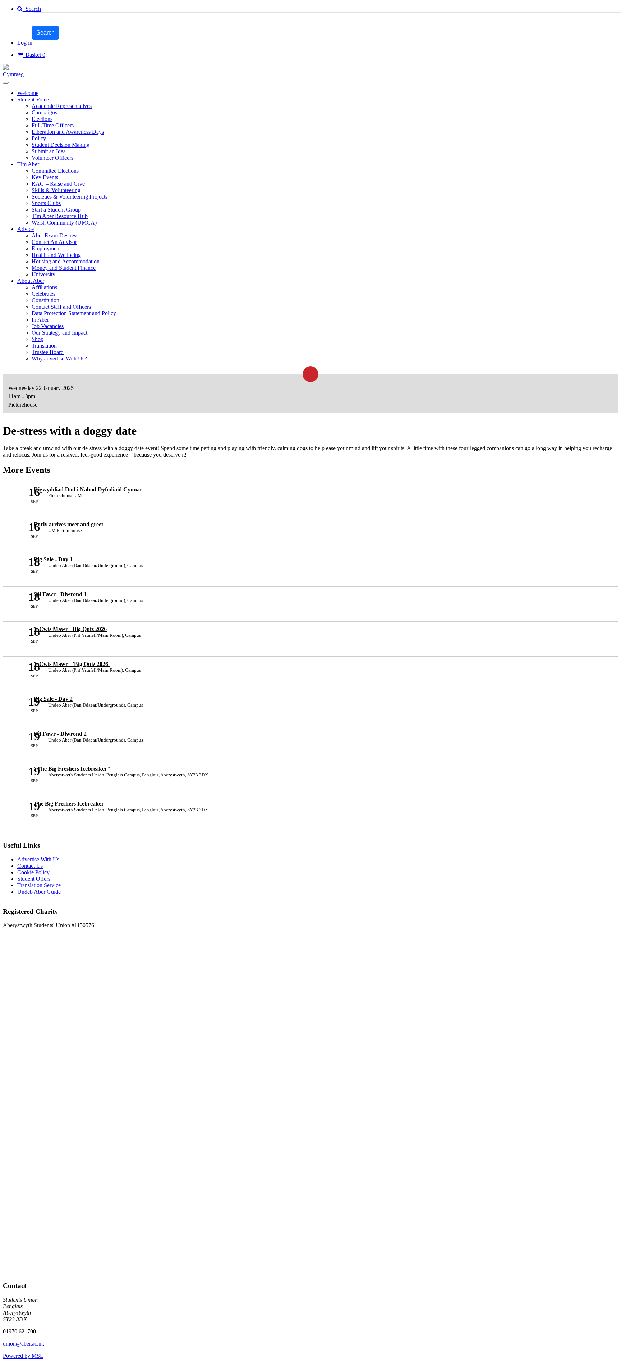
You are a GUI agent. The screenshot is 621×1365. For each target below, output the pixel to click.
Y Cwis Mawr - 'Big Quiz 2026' (72, 664)
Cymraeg (13, 74)
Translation (44, 346)
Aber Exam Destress (55, 235)
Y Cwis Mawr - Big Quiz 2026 (70, 629)
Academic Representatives (62, 106)
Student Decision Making (60, 145)
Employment (46, 248)
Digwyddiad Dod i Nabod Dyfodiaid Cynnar (88, 489)
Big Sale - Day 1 (53, 559)
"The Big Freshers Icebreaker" (72, 769)
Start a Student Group (56, 210)
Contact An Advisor (54, 242)
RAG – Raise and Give (58, 184)
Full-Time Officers (53, 125)
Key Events (45, 177)
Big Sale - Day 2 (53, 699)
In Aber (40, 320)
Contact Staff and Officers (61, 307)
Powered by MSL (23, 1356)
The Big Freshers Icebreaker (69, 804)
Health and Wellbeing (56, 255)
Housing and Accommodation (66, 261)
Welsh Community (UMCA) (64, 222)
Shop (37, 339)
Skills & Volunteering (56, 190)
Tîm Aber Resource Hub (60, 216)
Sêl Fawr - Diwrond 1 (60, 594)
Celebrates (43, 294)
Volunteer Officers (52, 158)
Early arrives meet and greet (68, 524)
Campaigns (44, 112)
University (43, 274)
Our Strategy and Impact (59, 333)
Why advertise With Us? (59, 358)
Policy (39, 138)
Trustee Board (48, 352)
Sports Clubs (46, 203)
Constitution (45, 300)
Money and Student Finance (64, 268)
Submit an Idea (49, 151)
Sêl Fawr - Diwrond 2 (60, 734)
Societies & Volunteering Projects (69, 197)
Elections (42, 119)
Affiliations (44, 287)
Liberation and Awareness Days (68, 132)
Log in (24, 43)
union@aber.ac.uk (23, 1344)
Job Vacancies (48, 326)
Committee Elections (55, 171)
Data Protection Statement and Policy (74, 313)
